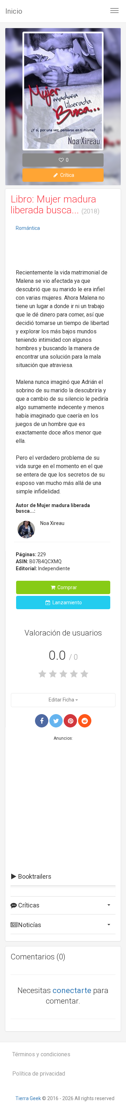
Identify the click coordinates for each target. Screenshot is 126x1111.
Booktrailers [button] (34, 876)
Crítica (66, 175)
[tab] (62, 876)
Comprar (66, 587)
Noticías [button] (29, 925)
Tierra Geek (28, 1098)
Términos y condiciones (41, 1054)
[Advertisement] (63, 251)
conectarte (71, 990)
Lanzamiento (66, 602)
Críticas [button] (28, 905)
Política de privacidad (38, 1073)
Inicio (13, 11)
